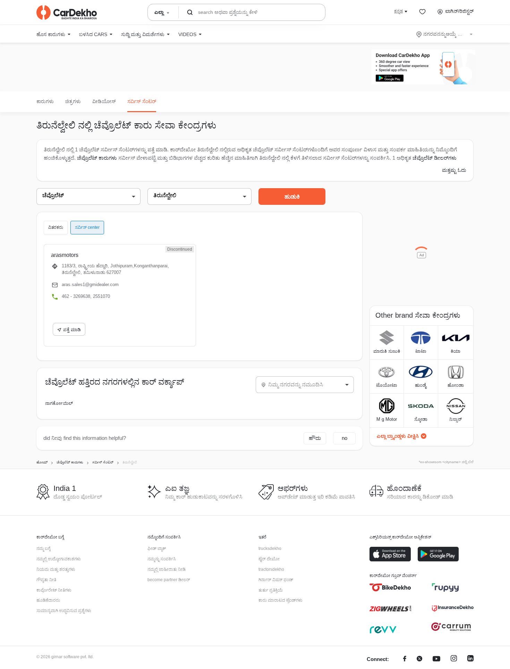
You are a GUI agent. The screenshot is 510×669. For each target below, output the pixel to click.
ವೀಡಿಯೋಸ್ (104, 101)
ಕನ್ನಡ (398, 11)
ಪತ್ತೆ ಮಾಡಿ (72, 329)
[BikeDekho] (390, 587)
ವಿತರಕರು (55, 227)
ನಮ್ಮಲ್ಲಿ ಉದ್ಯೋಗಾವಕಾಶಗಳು (58, 559)
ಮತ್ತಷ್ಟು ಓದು (454, 170)
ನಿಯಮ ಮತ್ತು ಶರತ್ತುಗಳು (55, 569)
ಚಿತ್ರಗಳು (73, 101)
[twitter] (419, 659)
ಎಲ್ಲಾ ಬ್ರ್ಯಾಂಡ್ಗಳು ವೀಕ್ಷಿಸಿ (398, 436)
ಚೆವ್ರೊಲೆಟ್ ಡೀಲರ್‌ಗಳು (435, 158)
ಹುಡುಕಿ (292, 197)
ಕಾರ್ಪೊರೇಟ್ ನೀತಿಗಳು (53, 590)
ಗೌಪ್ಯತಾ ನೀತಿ (46, 579)
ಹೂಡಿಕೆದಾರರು (48, 600)
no (344, 438)
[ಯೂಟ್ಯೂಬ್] (436, 659)
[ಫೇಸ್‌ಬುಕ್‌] (404, 659)
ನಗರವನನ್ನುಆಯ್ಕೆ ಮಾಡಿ (445, 34)
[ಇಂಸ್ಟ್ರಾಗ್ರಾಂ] (454, 659)
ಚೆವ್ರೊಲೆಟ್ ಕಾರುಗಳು (97, 158)
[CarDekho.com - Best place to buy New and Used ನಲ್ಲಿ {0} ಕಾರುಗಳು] (66, 12)
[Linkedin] (470, 659)
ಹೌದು (315, 438)
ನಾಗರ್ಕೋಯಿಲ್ (59, 403)
